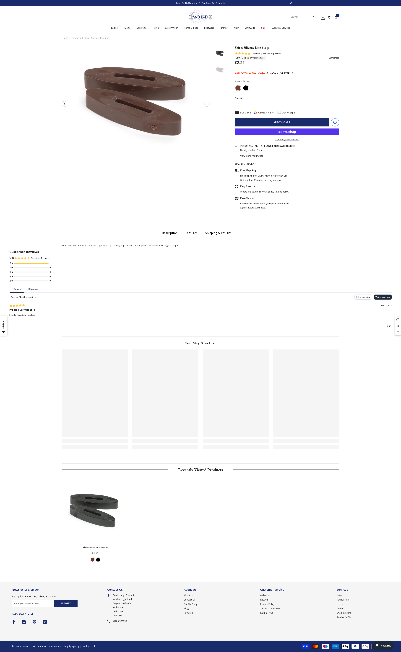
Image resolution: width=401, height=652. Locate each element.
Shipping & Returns (218, 233)
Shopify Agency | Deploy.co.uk (79, 646)
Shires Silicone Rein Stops (95, 547)
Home (65, 37)
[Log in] (323, 18)
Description (169, 233)
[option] (132, 3)
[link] (95, 441)
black (98, 559)
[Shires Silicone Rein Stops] (95, 509)
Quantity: (239, 98)
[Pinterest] (34, 622)
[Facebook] (14, 622)
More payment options (287, 139)
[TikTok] (45, 622)
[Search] (304, 16)
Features (191, 233)
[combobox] (301, 16)
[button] (64, 104)
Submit (66, 603)
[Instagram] (24, 622)
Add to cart (281, 122)
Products (76, 37)
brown (92, 559)
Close (290, 3)
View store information (251, 155)
